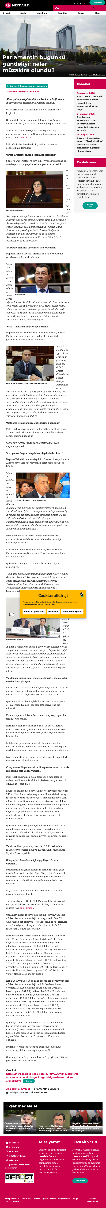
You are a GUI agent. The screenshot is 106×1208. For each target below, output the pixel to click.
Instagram (14, 1147)
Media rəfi (26, 1199)
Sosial (23, 13)
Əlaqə (75, 1199)
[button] (103, 13)
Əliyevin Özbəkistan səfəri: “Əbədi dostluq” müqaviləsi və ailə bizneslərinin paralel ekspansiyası (90, 144)
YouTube (13, 1151)
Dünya (81, 13)
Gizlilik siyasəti (13, 1201)
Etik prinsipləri (12, 1199)
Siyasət (6, 13)
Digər (97, 13)
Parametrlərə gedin (72, 611)
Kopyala (28, 1080)
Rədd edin (53, 611)
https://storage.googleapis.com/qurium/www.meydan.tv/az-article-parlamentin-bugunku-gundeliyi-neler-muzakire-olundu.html (42, 1077)
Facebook (14, 1143)
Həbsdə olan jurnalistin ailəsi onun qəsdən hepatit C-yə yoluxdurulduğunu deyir (90, 103)
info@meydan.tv (17, 1156)
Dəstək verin (97, 2)
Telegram (13, 1160)
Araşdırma (42, 13)
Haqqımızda (64, 1199)
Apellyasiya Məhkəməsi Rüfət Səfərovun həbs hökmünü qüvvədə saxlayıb (88, 124)
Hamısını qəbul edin (34, 611)
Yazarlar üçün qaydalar (45, 1199)
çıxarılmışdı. (27, 907)
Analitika (62, 13)
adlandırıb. (25, 137)
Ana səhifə (12, 1089)
